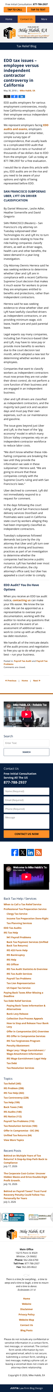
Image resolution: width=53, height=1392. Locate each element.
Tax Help (12, 1102)
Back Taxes (13, 1107)
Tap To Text (38, 9)
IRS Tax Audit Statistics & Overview (27, 969)
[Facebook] (14, 852)
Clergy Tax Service (17, 913)
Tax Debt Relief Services (17, 1000)
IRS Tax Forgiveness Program (23, 1040)
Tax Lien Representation (21, 983)
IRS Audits (13, 1111)
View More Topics (14, 1140)
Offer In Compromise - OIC (21, 1130)
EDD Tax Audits (12, 928)
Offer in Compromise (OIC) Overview (28, 1031)
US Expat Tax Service (18, 988)
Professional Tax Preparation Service (25, 909)
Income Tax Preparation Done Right (27, 918)
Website (26, 1304)
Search (27, 752)
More (44, 19)
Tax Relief (12, 1083)
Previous (10, 680)
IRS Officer (13, 964)
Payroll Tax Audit (22, 661)
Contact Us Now (27, 834)
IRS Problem (14, 1088)
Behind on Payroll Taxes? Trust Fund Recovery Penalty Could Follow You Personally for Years (25, 1195)
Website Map (26, 1319)
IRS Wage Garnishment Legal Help (26, 1058)
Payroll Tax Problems (19, 978)
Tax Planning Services (19, 923)
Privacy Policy (27, 1314)
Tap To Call (15, 9)
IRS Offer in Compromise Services (26, 1036)
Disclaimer (26, 1309)
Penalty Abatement (18, 1045)
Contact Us (26, 19)
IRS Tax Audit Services (19, 973)
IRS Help (11, 959)
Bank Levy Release (17, 1013)
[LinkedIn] (30, 852)
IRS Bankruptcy (16, 955)
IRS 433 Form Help (17, 950)
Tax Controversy (16, 1097)
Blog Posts (26, 1330)
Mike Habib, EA (37, 1375)
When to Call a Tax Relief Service (22, 904)
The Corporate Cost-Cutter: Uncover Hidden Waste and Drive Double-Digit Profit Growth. (25, 1177)
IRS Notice (13, 1116)
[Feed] (38, 852)
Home (8, 19)
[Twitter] (22, 852)
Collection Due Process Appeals (25, 1018)
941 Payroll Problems (19, 937)
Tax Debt (12, 1063)
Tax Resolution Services (20, 1068)
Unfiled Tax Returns (18, 1135)
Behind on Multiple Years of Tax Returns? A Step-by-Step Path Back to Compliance (25, 1159)
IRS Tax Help (11, 932)
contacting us (22, 600)
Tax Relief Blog (26, 32)
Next (36, 680)
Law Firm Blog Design (26, 1388)
